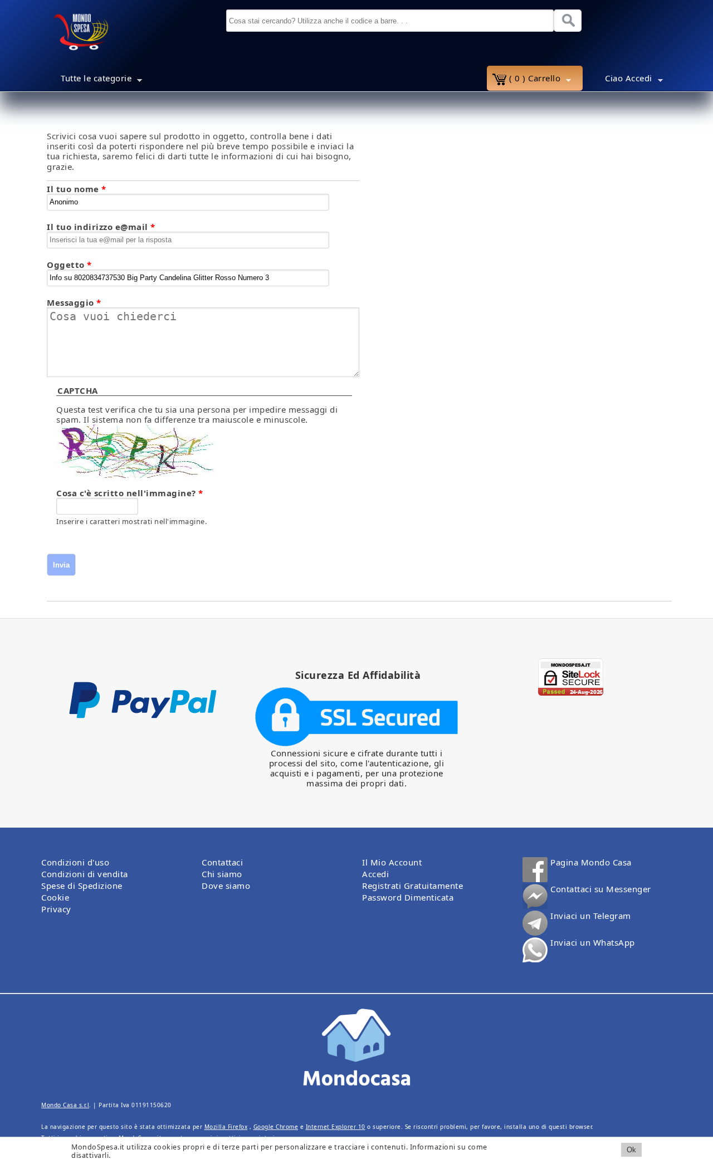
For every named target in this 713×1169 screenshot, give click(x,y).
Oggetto (69, 265)
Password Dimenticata (407, 897)
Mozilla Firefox (226, 1127)
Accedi (375, 873)
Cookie (55, 897)
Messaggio (74, 302)
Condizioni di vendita (84, 873)
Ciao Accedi (620, 79)
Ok (631, 1150)
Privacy (56, 908)
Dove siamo (226, 885)
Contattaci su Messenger (600, 889)
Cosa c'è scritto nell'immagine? (129, 493)
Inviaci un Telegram (590, 916)
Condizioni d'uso (75, 862)
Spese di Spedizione (82, 885)
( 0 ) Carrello (526, 79)
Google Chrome (276, 1127)
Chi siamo (222, 873)
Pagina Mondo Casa (591, 862)
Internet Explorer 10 (335, 1127)
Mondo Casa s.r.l (65, 1105)
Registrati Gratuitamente (412, 885)
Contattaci (222, 862)
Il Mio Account (392, 862)
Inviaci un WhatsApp (592, 942)
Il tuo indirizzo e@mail (101, 227)
